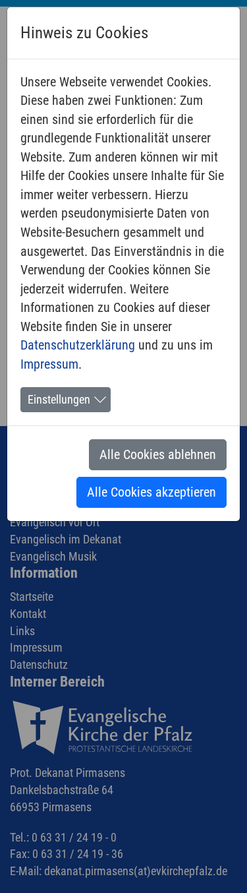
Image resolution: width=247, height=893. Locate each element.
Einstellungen (59, 399)
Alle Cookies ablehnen (157, 454)
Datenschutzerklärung (77, 345)
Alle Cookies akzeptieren (151, 492)
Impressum (49, 364)
